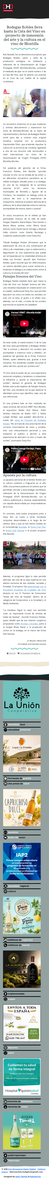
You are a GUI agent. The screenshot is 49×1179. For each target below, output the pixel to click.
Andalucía (35, 653)
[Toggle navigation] (42, 6)
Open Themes (21, 1176)
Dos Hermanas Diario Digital (22, 1169)
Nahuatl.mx (35, 1176)
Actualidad (25, 653)
